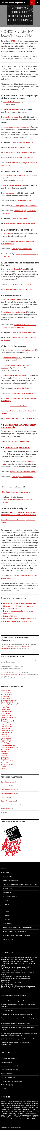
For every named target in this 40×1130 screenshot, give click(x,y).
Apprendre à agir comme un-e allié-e (23, 472)
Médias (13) (5, 736)
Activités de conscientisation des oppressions (19, 603)
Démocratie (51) (6, 709)
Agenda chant (8, 888)
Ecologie (17, 1107)
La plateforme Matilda (23, 201)
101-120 (7, 919)
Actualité (4, 1102)
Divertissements (7, 1107)
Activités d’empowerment (17, 447)
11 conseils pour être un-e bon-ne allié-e (18, 606)
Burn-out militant (7, 1010)
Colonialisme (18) (7, 702)
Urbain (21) (5, 766)
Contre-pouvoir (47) (7, 706)
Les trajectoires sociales (11, 299)
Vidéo (3, 812)
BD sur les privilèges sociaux (19, 147)
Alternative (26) (6, 692)
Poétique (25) (5, 744)
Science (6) (4, 757)
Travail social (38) (7, 765)
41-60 (7, 908)
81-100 (7, 916)
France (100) (5, 723)
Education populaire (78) (9, 717)
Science (24, 1117)
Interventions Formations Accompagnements (17, 927)
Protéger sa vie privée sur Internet (21, 393)
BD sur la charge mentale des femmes (23, 206)
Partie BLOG (5, 873)
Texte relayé (5, 808)
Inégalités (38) (5, 728)
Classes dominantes (14, 1103)
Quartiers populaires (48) (9, 747)
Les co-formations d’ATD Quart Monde (17, 621)
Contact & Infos (6, 923)
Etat (8, 1109)
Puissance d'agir (11, 1115)
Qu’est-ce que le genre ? (19, 218)
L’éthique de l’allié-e (10, 608)
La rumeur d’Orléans (21, 388)
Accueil (3, 869)
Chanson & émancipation (9, 880)
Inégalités (12, 1111)
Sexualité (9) (5, 759)
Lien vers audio (6, 786)
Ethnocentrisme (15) (8, 721)
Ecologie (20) (5, 713)
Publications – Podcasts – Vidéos (14, 931)
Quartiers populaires (24, 1115)
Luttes (37, 1111)
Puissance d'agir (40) (8, 746)
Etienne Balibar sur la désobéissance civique (22, 418)
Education (24, 1107)
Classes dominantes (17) (9, 700)
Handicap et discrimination (12, 358)
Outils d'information (8, 801)
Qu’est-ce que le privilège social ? (22, 142)
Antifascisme (21, 1102)
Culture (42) (5, 708)
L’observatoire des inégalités (20, 284)
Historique (31, 1109)
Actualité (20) (5, 690)
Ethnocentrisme (16, 1109)
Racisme (35, 1115)
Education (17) (6, 715)
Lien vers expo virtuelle (8, 789)
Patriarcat (20, 1113)
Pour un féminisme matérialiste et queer (20, 223)
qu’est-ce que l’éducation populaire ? (20, 646)
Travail (13, 1119)
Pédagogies (28, 1113)
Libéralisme (30, 1111)
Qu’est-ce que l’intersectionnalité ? (23, 332)
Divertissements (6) (7, 711)
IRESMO (14, 41)
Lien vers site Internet (8, 793)
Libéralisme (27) (6, 732)
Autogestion (31, 1102)
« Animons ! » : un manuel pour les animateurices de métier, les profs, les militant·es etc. (19, 1034)
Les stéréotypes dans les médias (14, 312)
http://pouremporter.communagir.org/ (16, 492)
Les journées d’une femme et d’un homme (18, 175)
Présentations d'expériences (10, 805)
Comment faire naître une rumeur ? (15, 375)
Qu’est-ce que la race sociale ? (21, 249)
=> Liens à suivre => (7, 877)
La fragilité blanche (10, 616)
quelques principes (7, 648)
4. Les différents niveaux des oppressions (16, 127)
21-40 (7, 904)
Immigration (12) (6, 727)
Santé (18, 1117)
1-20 (6, 900)
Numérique (11, 1113)
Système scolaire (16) (8, 761)
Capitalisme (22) (6, 698)
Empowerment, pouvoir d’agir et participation (19, 619)
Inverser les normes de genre (13, 185)
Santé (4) (4, 755)
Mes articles (5, 797)
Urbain (29, 1119)
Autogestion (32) (6, 696)
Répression (12, 1117)
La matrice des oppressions (13, 117)
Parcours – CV (8, 939)
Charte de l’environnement (19, 441)
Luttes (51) (4, 734)
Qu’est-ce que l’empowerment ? (22, 477)
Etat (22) (4, 719)
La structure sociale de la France (14, 269)
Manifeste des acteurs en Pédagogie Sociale (15, 1023)
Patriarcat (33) (6, 740)
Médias (4, 1113)
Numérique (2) (6, 738)
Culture (26, 1105)
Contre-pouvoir (17, 1105)
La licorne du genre (9, 193)
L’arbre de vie (7, 233)
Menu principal (37, 2)
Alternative (12, 1102)
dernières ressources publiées (13, 674)
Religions (4, 1117)
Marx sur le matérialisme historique (19, 289)
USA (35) (4, 768)
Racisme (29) (5, 749)
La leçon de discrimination (23, 157)
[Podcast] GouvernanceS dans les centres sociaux (17, 1014)
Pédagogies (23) (6, 742)
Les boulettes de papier (11, 102)
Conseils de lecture (7, 782)
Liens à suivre (7, 892)
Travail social (21, 1119)
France (25, 1109)
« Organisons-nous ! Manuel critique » (16, 935)
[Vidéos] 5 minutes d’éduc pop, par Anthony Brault (17, 1039)
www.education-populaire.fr (13, 2)
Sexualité (31, 1117)
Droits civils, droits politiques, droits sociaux (19, 350)
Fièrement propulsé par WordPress (11, 1127)
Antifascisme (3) (6, 694)
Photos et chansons (10, 896)
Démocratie (34, 1105)
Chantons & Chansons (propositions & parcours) (20, 884)
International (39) (7, 730)
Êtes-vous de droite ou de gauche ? (12, 1001)
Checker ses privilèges (11, 109)
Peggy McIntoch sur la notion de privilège (21, 152)
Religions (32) (5, 751)
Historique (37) (6, 725)
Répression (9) (5, 753)
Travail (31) (4, 763)
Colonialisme (27, 1103)
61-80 (7, 912)
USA (33, 1119)
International (20, 1111)
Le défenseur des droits (18, 406)
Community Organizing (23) (10, 704)
